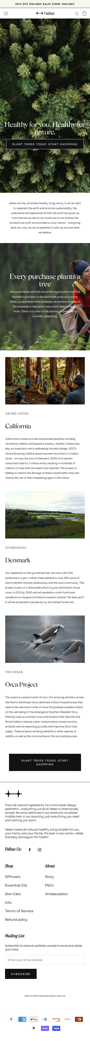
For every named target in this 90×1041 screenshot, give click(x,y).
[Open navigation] (6, 13)
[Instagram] (39, 849)
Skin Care (13, 893)
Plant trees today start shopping (45, 144)
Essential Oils (16, 885)
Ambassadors (56, 893)
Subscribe (21, 974)
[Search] (77, 13)
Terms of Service (19, 910)
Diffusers (13, 876)
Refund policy (16, 919)
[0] (84, 13)
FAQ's (49, 885)
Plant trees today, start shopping (45, 762)
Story (49, 876)
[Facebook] (29, 849)
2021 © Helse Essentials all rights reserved (45, 995)
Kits (8, 902)
